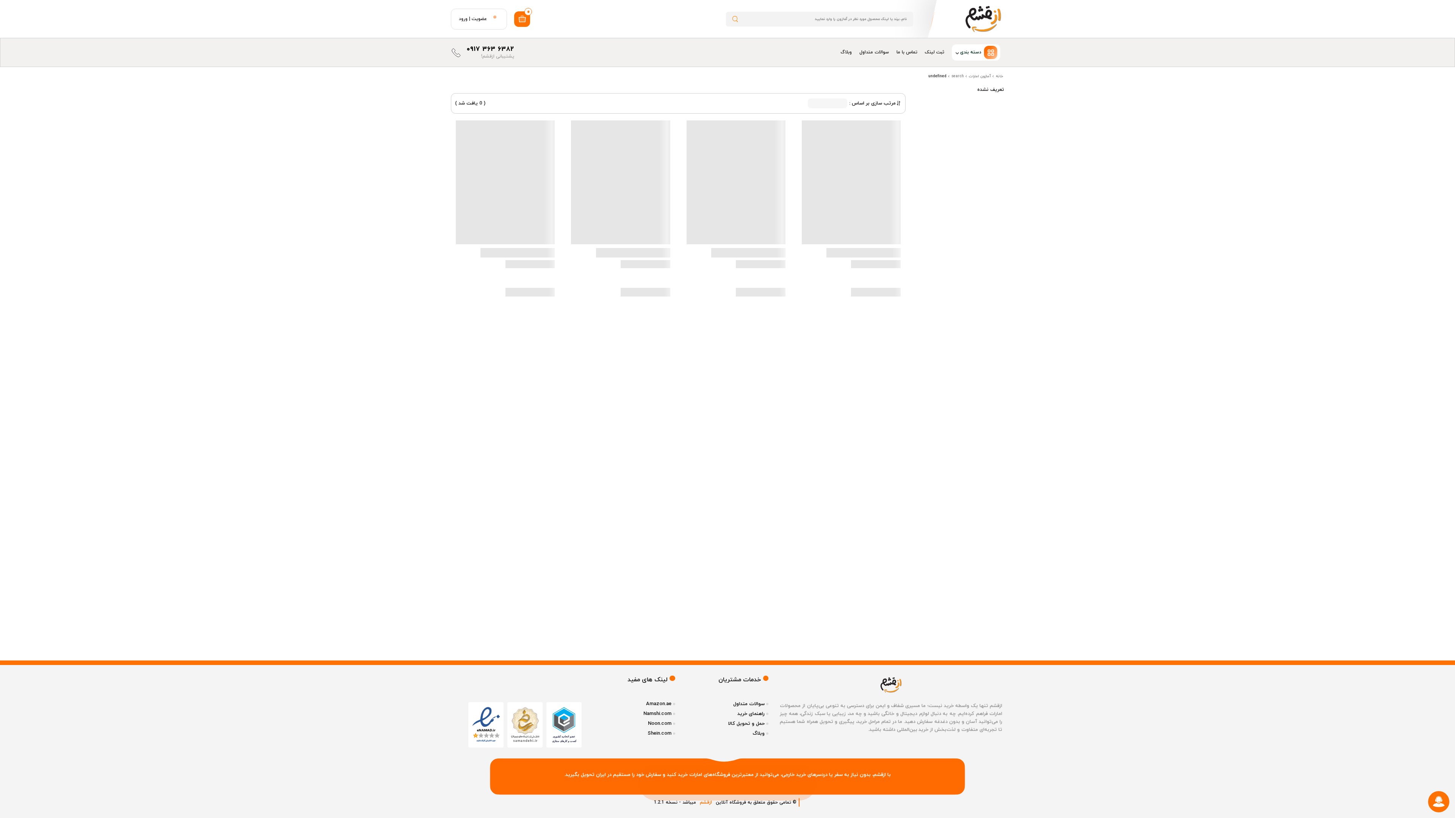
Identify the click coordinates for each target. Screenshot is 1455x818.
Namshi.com (657, 713)
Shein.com (659, 733)
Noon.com (659, 723)
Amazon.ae (658, 704)
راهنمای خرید (751, 713)
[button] (976, 52)
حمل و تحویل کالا (746, 723)
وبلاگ (846, 52)
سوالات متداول (874, 52)
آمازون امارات (980, 76)
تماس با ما (906, 52)
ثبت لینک (934, 52)
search (957, 76)
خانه (999, 76)
